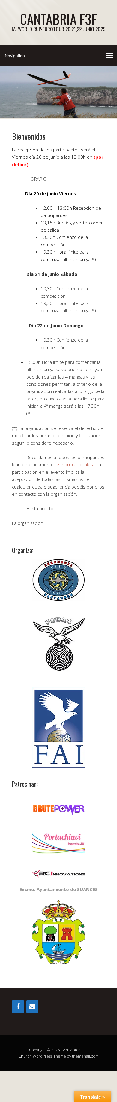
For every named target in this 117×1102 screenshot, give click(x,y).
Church (25, 1056)
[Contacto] (32, 1006)
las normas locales (74, 464)
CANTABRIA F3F (58, 19)
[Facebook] (18, 1006)
